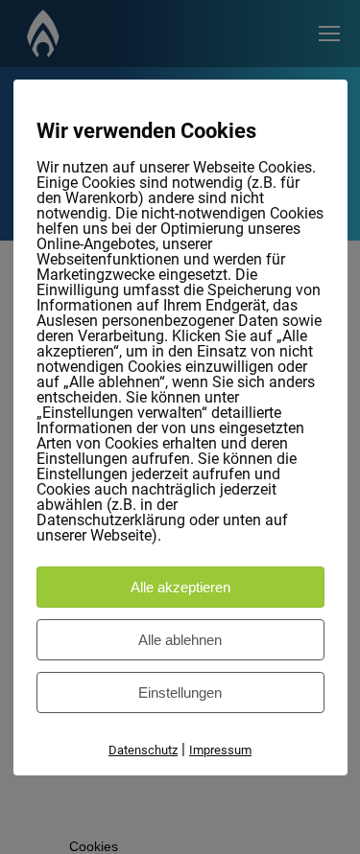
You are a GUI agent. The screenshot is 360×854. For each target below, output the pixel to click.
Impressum (220, 750)
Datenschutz (143, 750)
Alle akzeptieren (180, 587)
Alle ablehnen (180, 640)
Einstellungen (180, 692)
